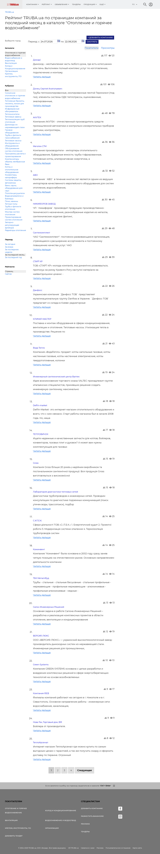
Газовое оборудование (12, 131)
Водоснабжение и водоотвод (13, 59)
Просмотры (107, 48)
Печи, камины (11, 201)
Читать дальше (42, 76)
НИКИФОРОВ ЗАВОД (44, 204)
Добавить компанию (92, 808)
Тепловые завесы (13, 117)
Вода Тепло (39, 348)
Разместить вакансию (92, 816)
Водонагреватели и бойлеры (14, 197)
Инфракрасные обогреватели (12, 110)
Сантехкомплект (41, 232)
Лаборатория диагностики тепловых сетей (55, 492)
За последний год (13, 257)
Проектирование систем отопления (13, 218)
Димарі (37, 60)
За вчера (9, 247)
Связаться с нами (87, 848)
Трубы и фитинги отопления (13, 207)
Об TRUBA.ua (73, 848)
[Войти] (150, 4)
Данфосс (37, 290)
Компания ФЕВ (41, 693)
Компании (31, 4)
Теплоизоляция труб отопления (14, 120)
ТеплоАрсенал (40, 742)
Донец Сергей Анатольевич (47, 89)
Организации (11, 71)
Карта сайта (137, 848)
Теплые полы (11, 204)
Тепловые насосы (13, 140)
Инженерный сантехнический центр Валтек (56, 376)
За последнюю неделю (12, 250)
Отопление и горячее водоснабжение (15, 54)
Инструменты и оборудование (12, 144)
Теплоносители (12, 114)
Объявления (61, 4)
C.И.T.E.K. (37, 520)
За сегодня (10, 244)
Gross (35, 463)
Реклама (85, 824)
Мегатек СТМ (39, 146)
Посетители (91, 48)
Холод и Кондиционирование (15, 67)
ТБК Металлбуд (41, 578)
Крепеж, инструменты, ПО (13, 75)
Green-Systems (40, 664)
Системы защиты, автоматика (13, 181)
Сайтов (8, 274)
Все (6, 90)
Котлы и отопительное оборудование (12, 169)
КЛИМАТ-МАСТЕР (42, 319)
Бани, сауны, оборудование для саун (13, 188)
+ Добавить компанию (100, 37)
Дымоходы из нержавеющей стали (15, 126)
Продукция (89, 4)
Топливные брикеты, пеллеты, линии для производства (14, 103)
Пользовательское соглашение (118, 848)
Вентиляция (11, 63)
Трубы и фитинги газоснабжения (13, 136)
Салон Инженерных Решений (48, 607)
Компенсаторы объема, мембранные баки (15, 161)
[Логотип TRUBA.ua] (14, 4)
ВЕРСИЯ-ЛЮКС (41, 636)
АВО (35, 175)
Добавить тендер (13, 836)
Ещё (102, 4)
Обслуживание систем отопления (13, 149)
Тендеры (76, 4)
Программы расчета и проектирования (15, 155)
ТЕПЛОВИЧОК (40, 434)
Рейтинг (46, 4)
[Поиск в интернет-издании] (145, 4)
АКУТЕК (37, 117)
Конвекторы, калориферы (11, 176)
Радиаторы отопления (15, 230)
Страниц (9, 271)
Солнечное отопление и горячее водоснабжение (15, 95)
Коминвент (39, 549)
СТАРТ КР (37, 261)
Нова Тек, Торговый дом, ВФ (47, 722)
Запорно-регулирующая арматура (12, 225)
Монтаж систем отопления (12, 213)
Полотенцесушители (15, 193)
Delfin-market (40, 405)
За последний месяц (14, 255)
